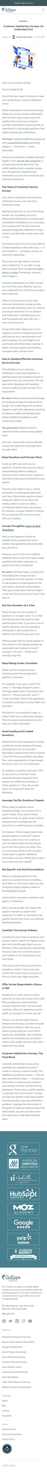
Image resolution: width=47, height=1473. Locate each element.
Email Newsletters (10, 1377)
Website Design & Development (16, 1387)
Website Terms (9, 1429)
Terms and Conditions (12, 1434)
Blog (4, 1405)
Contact (6, 1410)
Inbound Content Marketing (15, 1372)
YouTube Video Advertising (14, 1362)
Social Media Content (12, 1367)
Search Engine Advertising (14, 1352)
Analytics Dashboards (12, 1347)
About (5, 1400)
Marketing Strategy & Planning (16, 1336)
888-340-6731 (27, 3)
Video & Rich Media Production (16, 1382)
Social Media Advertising (13, 1357)
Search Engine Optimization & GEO (18, 1342)
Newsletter (7, 1415)
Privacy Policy (8, 1439)
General (23, 21)
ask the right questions (28, 160)
